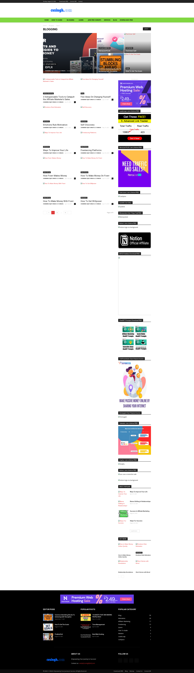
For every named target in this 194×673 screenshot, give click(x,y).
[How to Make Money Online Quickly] (126, 548)
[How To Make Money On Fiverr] (97, 165)
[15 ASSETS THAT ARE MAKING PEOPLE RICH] (86, 617)
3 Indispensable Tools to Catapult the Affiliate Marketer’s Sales (58, 98)
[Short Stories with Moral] (143, 565)
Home (46, 20)
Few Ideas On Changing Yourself (96, 97)
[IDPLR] (70, 56)
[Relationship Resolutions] (126, 565)
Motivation (129, 48)
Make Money (84, 147)
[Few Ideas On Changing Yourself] (97, 86)
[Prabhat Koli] (48, 636)
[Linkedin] (146, 1)
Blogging (70, 20)
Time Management (98, 624)
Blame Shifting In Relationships (140, 501)
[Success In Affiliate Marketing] (123, 513)
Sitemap (132, 671)
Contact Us (139, 671)
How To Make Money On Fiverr (95, 175)
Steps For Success (136, 521)
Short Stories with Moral (143, 572)
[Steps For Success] (123, 523)
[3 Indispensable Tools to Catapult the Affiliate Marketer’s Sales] (59, 86)
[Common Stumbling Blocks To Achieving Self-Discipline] (110, 63)
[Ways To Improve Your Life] (59, 140)
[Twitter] (149, 1)
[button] (148, 20)
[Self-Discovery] (97, 114)
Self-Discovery (87, 125)
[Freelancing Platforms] (97, 140)
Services (107, 20)
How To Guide (57, 20)
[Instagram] (142, 1)
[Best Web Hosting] (86, 636)
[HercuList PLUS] (110, 43)
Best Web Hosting (98, 634)
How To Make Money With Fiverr (58, 201)
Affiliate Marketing (51, 64)
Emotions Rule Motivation (55, 125)
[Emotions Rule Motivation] (59, 114)
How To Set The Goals (62, 624)
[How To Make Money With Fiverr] (59, 190)
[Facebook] (139, 1)
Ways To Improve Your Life (55, 150)
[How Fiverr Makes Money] (59, 165)
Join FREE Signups (94, 20)
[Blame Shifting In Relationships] (123, 504)
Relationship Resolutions (125, 572)
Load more (134, 531)
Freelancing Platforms (91, 150)
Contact (80, 1)
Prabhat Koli (59, 634)
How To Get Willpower (91, 201)
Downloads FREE (63, 1)
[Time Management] (86, 627)
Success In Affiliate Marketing (139, 511)
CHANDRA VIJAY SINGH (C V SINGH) (55, 70)
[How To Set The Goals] (137, 63)
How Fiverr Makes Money (55, 175)
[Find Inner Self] (137, 43)
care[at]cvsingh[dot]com (87, 663)
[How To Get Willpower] (97, 190)
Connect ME (73, 1)
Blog (115, 20)
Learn (81, 20)
